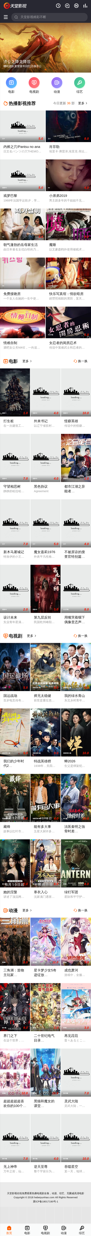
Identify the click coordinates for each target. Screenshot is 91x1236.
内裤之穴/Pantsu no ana (21, 147)
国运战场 (10, 696)
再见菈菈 (71, 1036)
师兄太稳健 (42, 696)
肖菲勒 (54, 147)
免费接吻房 (12, 294)
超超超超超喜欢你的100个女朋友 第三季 (14, 1105)
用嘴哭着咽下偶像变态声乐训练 (74, 622)
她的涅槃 (10, 892)
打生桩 (8, 421)
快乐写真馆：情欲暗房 (66, 294)
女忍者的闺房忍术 (63, 343)
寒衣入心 (41, 892)
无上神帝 (10, 1167)
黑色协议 (41, 486)
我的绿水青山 (74, 696)
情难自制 (10, 343)
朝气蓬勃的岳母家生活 (20, 245)
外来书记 (41, 421)
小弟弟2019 (58, 196)
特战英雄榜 (42, 761)
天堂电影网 (15, 6)
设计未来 (10, 617)
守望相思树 (12, 486)
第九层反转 (42, 617)
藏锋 (6, 827)
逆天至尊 (41, 1167)
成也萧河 (71, 970)
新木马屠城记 (13, 552)
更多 (82, 103)
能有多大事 (42, 827)
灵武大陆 (71, 1101)
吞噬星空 (71, 1167)
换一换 (81, 361)
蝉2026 (69, 761)
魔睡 (52, 245)
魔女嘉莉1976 (44, 552)
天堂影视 (12, 1193)
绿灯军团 (71, 892)
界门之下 (10, 1036)
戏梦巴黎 (10, 196)
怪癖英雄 (71, 421)
